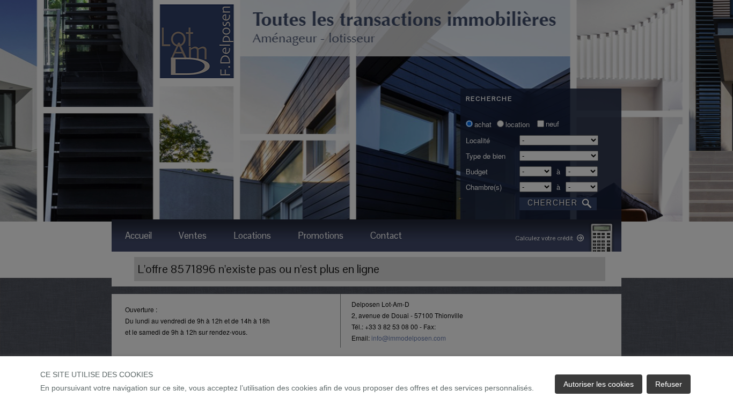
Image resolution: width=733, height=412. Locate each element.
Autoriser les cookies (598, 384)
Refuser (668, 384)
